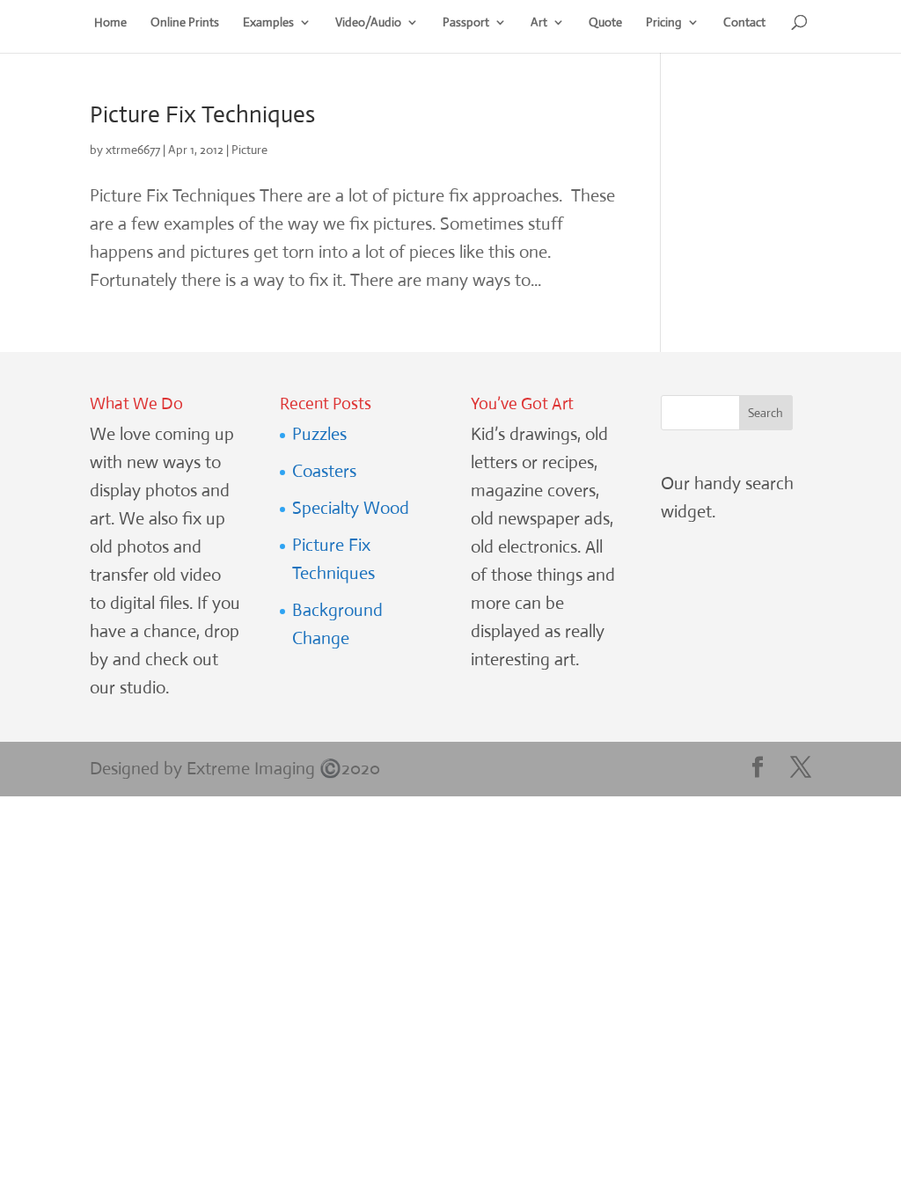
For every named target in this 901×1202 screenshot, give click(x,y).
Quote (605, 23)
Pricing (664, 23)
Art (539, 23)
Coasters (324, 471)
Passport (466, 23)
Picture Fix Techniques (202, 114)
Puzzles (319, 434)
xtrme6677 (133, 150)
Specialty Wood (350, 508)
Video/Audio (368, 23)
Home (110, 23)
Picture (249, 150)
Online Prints (184, 23)
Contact (744, 23)
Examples (268, 23)
